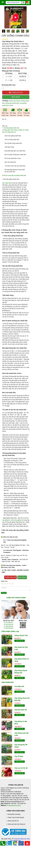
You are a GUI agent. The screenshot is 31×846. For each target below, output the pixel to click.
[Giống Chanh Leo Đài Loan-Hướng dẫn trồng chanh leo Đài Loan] (6, 651)
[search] (23, 2)
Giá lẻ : (4, 68)
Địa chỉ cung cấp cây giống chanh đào (14, 175)
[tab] (4, 119)
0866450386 (9, 628)
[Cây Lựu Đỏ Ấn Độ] (6, 772)
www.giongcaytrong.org (14, 805)
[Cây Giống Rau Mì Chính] (6, 749)
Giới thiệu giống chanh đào (11, 128)
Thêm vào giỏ (19, 640)
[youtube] (27, 843)
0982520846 (9, 626)
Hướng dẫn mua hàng (14, 814)
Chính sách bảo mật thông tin (16, 824)
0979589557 (9, 622)
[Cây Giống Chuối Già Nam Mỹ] (6, 702)
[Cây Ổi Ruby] (6, 760)
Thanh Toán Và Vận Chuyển (16, 817)
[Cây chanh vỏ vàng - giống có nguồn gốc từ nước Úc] (6, 663)
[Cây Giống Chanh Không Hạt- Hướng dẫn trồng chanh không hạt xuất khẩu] (6, 674)
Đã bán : (18, 68)
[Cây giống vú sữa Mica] (6, 725)
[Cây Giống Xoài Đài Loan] (6, 737)
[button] (27, 17)
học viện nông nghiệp (14, 520)
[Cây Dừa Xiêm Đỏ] (6, 714)
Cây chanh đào (6, 183)
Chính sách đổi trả (13, 821)
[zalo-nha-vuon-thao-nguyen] (22, 625)
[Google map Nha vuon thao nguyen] (15, 843)
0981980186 (9, 624)
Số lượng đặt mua (8, 85)
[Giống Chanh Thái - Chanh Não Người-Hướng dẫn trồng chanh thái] (6, 639)
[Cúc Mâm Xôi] (6, 690)
